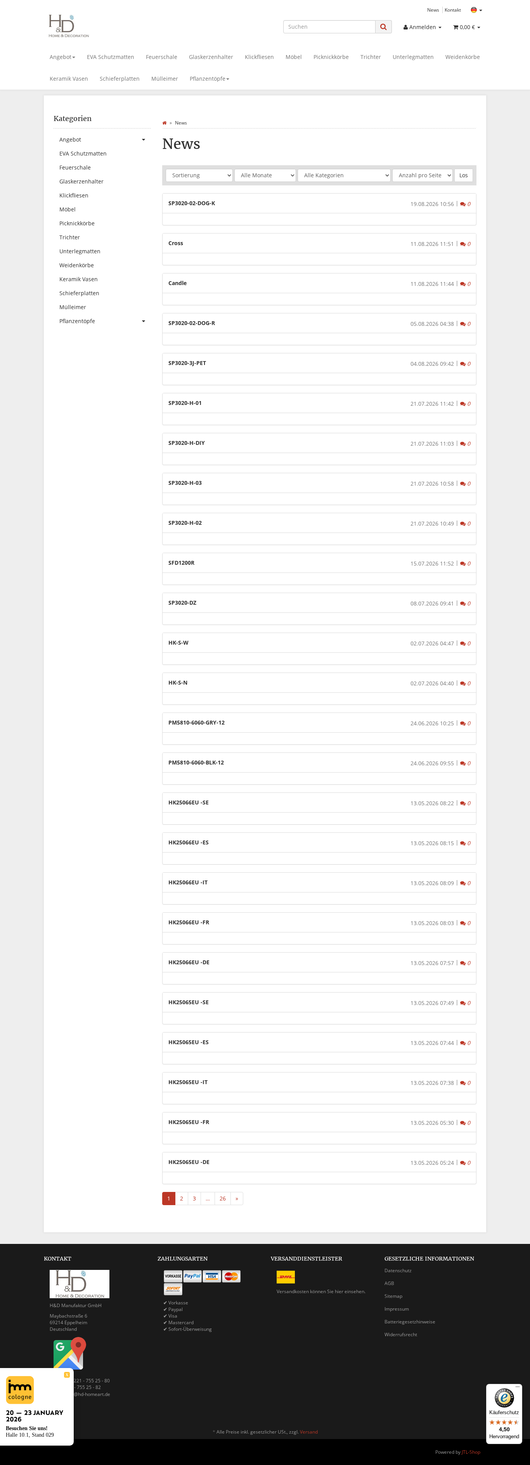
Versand (309, 1432)
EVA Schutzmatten (110, 57)
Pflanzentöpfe (207, 78)
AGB (389, 1283)
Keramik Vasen (69, 78)
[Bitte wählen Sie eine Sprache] (476, 10)
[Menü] (517, 1388)
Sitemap (393, 1296)
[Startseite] (164, 122)
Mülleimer (164, 78)
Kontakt (453, 10)
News (433, 10)
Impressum (397, 1309)
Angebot (60, 57)
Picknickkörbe (331, 57)
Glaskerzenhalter (211, 57)
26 (223, 1198)
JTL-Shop (471, 1452)
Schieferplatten (120, 78)
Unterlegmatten (413, 57)
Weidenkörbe (462, 57)
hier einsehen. (350, 1291)
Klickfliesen (259, 57)
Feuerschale (161, 57)
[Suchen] (383, 26)
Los (463, 175)
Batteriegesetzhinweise (410, 1321)
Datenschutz (398, 1270)
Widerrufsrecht (401, 1334)
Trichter (370, 57)
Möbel (294, 57)
